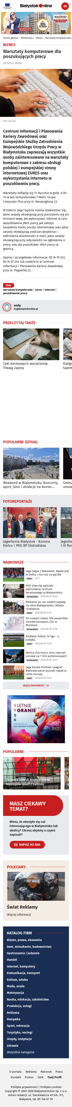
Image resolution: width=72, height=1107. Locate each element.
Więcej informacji (19, 914)
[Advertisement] (36, 404)
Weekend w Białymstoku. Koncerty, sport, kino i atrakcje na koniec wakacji (30, 485)
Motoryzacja (15, 993)
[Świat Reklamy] (36, 886)
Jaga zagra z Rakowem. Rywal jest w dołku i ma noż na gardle (47, 572)
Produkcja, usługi (19, 1006)
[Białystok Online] (36, 6)
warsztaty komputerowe (18, 290)
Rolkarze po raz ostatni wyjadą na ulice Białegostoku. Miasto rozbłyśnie (45, 605)
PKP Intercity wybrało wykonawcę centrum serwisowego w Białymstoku (44, 589)
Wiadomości (27, 38)
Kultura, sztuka (17, 980)
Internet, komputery (21, 966)
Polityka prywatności (24, 1087)
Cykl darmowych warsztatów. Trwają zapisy (25, 366)
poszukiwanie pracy (15, 293)
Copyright (11, 1091)
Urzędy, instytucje (19, 1039)
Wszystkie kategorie (20, 1052)
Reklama (13, 1013)
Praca (59, 1071)
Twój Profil (54, 1077)
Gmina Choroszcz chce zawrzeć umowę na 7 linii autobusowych (46, 654)
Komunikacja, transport (23, 973)
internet (50, 290)
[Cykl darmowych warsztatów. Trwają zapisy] (31, 344)
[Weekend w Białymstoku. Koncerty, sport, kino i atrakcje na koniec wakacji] (31, 463)
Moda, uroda (16, 986)
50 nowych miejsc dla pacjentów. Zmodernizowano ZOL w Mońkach (47, 622)
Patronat (46, 1071)
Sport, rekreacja (18, 1026)
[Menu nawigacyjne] (65, 6)
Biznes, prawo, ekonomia (24, 940)
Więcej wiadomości (34, 685)
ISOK (41, 1077)
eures (38, 290)
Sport (29, 579)
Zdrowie (12, 1046)
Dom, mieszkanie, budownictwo (29, 947)
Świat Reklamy (22, 907)
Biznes (39, 38)
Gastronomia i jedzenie (23, 953)
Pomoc (29, 1077)
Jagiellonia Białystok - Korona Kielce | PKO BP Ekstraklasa (26, 544)
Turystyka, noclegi (19, 1032)
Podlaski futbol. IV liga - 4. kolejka (43, 638)
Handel (12, 960)
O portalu (15, 1071)
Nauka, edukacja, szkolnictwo (28, 999)
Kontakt (16, 1077)
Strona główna (10, 38)
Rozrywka (13, 1019)
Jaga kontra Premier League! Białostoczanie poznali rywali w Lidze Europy (46, 670)
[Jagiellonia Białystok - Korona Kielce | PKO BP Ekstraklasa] (30, 522)
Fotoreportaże (17, 501)
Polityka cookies (50, 1087)
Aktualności (32, 597)
